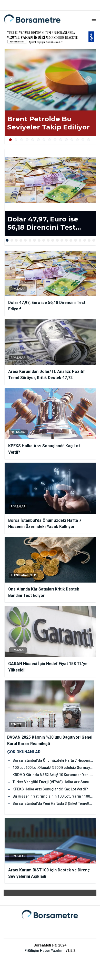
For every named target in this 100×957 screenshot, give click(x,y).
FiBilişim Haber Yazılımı (45, 951)
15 (88, 139)
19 (89, 240)
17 (80, 240)
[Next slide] (88, 79)
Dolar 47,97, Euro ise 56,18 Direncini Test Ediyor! (42, 223)
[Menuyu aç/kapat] (93, 19)
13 (77, 139)
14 (83, 139)
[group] (50, 79)
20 (93, 240)
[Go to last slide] (11, 79)
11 (66, 139)
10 (60, 139)
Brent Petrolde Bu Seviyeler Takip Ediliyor (48, 123)
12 (72, 139)
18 (84, 240)
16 (75, 240)
